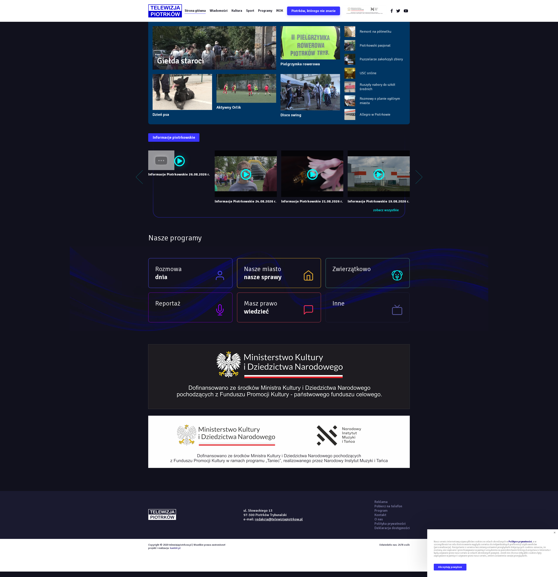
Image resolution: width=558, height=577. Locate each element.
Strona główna (195, 11)
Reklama (381, 502)
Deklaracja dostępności (392, 528)
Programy (265, 11)
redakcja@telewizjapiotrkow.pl (279, 519)
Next (418, 177)
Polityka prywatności (390, 523)
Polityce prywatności (520, 541)
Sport (250, 11)
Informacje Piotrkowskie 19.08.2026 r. (378, 201)
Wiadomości (219, 11)
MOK (279, 11)
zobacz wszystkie (386, 210)
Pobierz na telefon (388, 506)
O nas (378, 519)
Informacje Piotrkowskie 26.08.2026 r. (179, 174)
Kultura (236, 11)
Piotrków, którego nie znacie (313, 11)
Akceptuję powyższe (450, 567)
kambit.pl (175, 548)
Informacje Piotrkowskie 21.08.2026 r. (312, 201)
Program (381, 510)
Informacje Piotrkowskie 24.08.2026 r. (245, 201)
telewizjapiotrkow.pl (165, 10)
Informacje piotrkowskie (174, 137)
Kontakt (380, 515)
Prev (139, 177)
